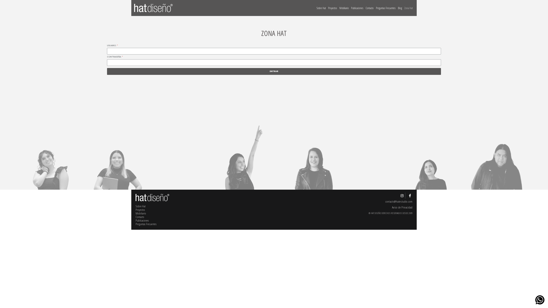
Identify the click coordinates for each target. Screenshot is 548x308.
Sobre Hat (321, 8)
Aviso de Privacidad (402, 207)
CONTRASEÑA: (114, 56)
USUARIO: (112, 45)
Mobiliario (344, 8)
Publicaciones (357, 8)
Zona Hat (408, 8)
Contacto (370, 8)
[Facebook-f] (410, 196)
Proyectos (332, 8)
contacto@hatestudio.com (398, 201)
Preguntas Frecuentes (386, 8)
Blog (400, 8)
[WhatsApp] (539, 299)
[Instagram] (402, 196)
